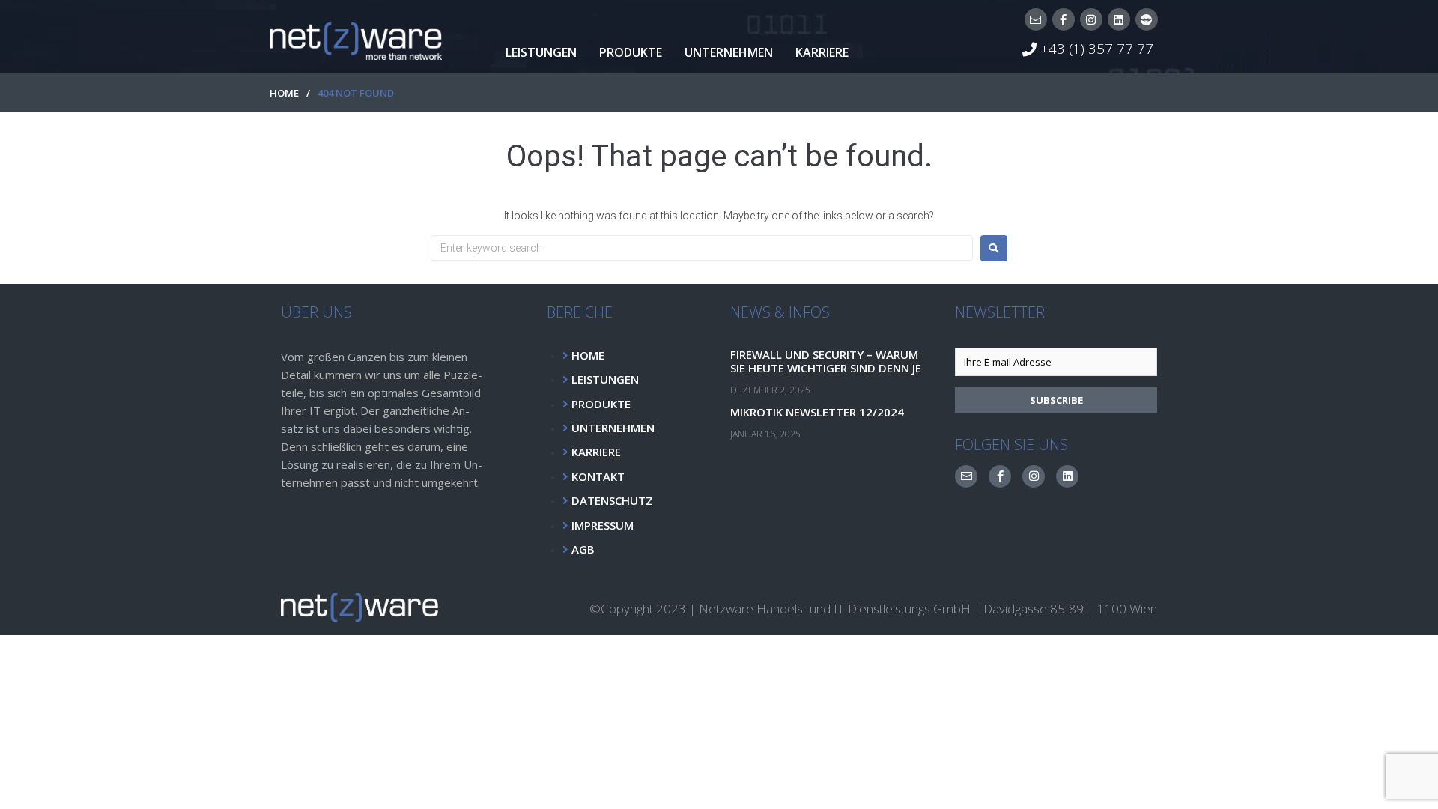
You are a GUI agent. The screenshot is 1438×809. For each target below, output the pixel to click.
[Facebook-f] (1063, 19)
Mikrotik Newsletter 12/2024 (817, 411)
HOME (284, 93)
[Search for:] (702, 248)
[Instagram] (1091, 19)
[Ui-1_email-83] (1036, 19)
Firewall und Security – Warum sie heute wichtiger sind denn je (825, 361)
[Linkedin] (1119, 19)
